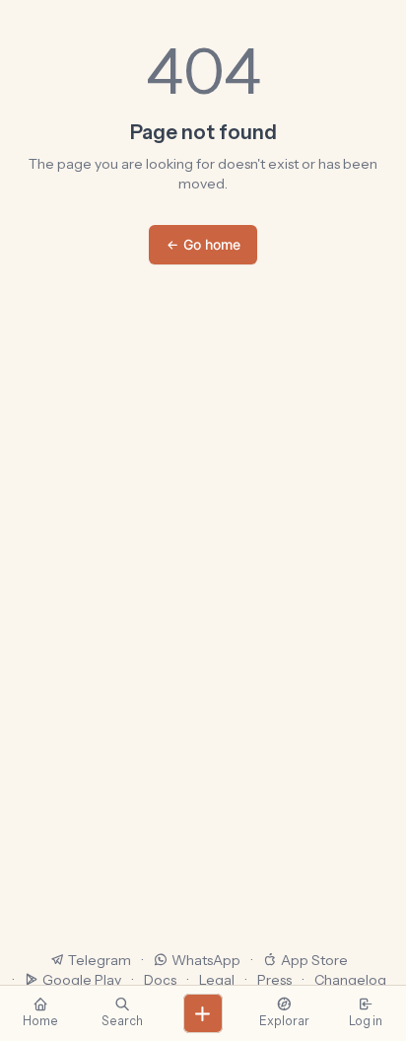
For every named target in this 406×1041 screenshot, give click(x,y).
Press (274, 980)
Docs (160, 980)
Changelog (350, 980)
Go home (211, 244)
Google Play (81, 980)
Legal (217, 980)
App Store (314, 960)
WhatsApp (205, 960)
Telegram (99, 960)
